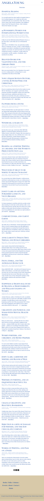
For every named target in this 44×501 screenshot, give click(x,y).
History (20, 126)
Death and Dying (18, 265)
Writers (8, 14)
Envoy (22, 497)
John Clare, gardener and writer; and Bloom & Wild (14, 357)
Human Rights (25, 126)
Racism (7, 127)
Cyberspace (16, 198)
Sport (21, 37)
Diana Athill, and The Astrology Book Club (12, 261)
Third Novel (16, 432)
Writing (12, 14)
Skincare (17, 37)
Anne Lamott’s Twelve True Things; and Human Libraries (16, 238)
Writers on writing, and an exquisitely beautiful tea (15, 380)
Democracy (8, 126)
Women (23, 37)
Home (11, 488)
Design (21, 220)
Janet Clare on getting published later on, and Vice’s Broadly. (13, 193)
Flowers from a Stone (13, 103)
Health (21, 36)
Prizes (29, 66)
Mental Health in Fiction (25, 361)
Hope (3, 86)
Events (4, 485)
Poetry (26, 316)
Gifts (27, 85)
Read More (17, 99)
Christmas (16, 85)
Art (9, 265)
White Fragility (8, 175)
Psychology (4, 154)
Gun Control (15, 293)
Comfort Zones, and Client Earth (15, 217)
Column (15, 482)
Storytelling (4, 14)
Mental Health (21, 242)
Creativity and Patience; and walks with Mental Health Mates (16, 312)
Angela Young (13, 2)
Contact (16, 485)
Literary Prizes (23, 153)
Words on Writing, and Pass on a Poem (15, 449)
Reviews (28, 13)
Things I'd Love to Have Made (16, 199)
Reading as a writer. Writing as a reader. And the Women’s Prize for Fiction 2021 (16, 148)
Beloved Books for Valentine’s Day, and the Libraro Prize (14, 61)
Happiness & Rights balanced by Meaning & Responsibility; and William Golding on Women (16, 287)
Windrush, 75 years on (12, 122)
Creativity (13, 13)
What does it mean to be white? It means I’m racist (14, 171)
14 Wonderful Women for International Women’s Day (15, 31)
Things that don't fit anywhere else (9, 221)
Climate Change (16, 220)
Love (24, 36)
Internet (24, 198)
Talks (10, 482)
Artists (9, 242)
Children (3, 36)
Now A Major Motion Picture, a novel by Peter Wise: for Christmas (16, 80)
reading (25, 13)
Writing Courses (21, 154)
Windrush (11, 127)
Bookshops (10, 220)
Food (19, 36)
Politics (10, 37)
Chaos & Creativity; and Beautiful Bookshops (13, 404)
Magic (27, 36)
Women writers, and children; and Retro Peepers (16, 336)
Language (21, 13)
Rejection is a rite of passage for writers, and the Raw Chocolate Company (16, 426)
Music (3, 37)
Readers (3, 67)
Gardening (4, 107)
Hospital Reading (10, 11)
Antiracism (10, 174)
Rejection (20, 431)
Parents (6, 37)
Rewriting (9, 107)
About (10, 485)
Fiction (17, 13)
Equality (12, 36)
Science (13, 37)
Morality (3, 127)
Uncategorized (17, 362)
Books (9, 13)
